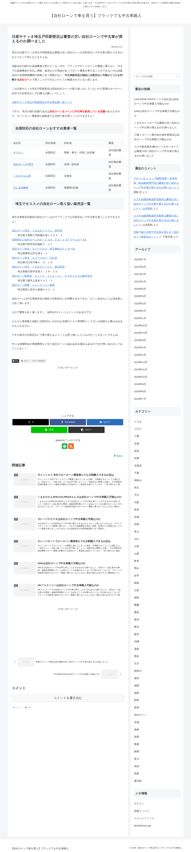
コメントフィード (144, 818)
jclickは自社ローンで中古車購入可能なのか (157, 113)
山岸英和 (147, 208)
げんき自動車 (20, 187)
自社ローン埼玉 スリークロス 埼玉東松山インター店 (43, 248)
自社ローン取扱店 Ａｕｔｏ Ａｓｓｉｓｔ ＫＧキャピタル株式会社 (52, 276)
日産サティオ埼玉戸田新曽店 (34, 361)
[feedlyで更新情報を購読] (64, 446)
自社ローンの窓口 (23, 164)
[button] (86, 430)
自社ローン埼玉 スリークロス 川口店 (34, 258)
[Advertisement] (68, 389)
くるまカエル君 (22, 176)
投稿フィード (141, 811)
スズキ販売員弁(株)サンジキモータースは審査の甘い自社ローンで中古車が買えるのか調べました (156, 151)
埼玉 (16, 361)
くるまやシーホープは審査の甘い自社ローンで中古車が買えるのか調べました (156, 125)
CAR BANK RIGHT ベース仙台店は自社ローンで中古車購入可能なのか (156, 101)
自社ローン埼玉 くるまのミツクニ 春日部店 (38, 266)
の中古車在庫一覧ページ (42, 102)
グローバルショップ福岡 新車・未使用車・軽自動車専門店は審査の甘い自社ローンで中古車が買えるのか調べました (156, 183)
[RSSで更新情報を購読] (71, 446)
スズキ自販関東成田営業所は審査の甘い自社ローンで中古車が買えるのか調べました (156, 204)
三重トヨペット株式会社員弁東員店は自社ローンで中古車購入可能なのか (156, 137)
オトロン (18, 152)
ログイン (139, 803)
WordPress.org (142, 825)
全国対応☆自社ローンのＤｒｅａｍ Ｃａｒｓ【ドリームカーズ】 (49, 239)
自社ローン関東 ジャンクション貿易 (33, 285)
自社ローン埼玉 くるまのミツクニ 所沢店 (37, 230)
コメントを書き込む (68, 698)
